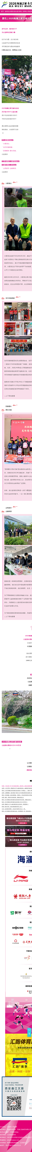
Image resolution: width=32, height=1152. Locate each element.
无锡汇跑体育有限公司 (24, 1129)
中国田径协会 (14, 1132)
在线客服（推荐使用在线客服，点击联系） (13, 1142)
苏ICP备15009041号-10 (13, 1145)
